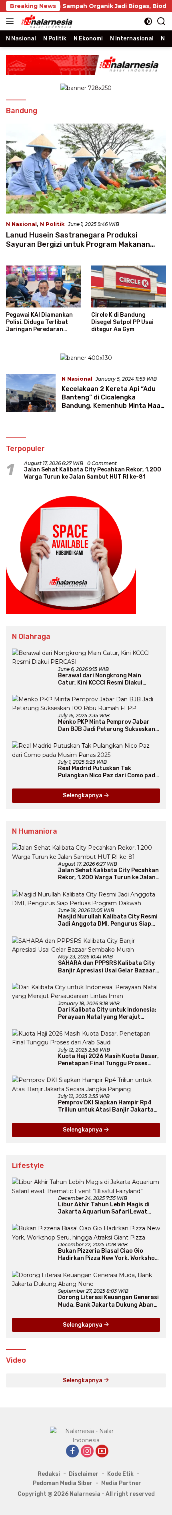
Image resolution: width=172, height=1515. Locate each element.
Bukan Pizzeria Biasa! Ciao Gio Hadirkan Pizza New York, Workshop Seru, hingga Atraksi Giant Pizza (108, 1255)
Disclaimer (83, 1474)
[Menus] (11, 21)
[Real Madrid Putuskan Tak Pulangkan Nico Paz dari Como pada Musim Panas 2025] (86, 750)
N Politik (52, 224)
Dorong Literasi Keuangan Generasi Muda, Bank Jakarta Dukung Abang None (108, 1301)
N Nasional (21, 224)
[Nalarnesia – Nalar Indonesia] (46, 21)
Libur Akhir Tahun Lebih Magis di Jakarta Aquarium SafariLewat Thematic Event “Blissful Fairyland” (108, 1208)
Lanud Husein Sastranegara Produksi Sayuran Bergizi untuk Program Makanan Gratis (78, 244)
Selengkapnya (83, 795)
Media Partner (121, 1483)
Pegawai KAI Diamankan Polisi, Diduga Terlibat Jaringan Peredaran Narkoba (39, 322)
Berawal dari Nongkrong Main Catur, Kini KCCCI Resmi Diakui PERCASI (100, 679)
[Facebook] (72, 1452)
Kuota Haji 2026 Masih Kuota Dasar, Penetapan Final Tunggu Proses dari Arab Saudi (108, 1060)
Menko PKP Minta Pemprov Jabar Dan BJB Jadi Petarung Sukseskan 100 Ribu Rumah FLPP (106, 726)
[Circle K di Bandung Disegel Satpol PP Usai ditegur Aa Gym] (128, 286)
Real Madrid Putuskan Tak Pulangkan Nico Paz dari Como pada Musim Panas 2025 (108, 772)
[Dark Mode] (148, 21)
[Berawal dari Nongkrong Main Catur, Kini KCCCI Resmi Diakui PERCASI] (86, 658)
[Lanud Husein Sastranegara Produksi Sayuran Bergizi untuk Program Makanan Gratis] (86, 169)
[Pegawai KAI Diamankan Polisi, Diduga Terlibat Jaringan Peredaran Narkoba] (43, 286)
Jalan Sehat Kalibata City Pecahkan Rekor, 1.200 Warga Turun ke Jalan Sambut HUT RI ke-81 (92, 473)
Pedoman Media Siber (62, 1483)
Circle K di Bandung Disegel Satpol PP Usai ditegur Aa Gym (122, 322)
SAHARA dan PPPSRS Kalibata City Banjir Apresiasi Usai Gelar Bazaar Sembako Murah (106, 967)
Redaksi (49, 1474)
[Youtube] (102, 1452)
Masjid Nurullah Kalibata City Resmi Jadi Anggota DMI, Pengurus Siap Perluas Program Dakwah (108, 920)
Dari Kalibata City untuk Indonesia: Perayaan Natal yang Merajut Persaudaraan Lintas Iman (107, 1013)
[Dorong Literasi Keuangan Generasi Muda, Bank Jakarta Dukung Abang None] (86, 1280)
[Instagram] (87, 1452)
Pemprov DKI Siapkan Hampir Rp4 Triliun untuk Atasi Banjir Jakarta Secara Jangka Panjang (106, 1106)
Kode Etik (120, 1474)
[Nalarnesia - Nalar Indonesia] (86, 1435)
